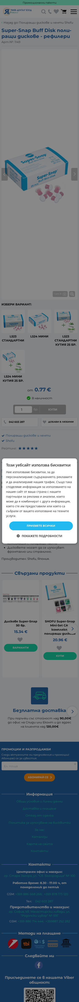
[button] (39, 535)
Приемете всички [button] (41, 526)
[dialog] (39, 501)
